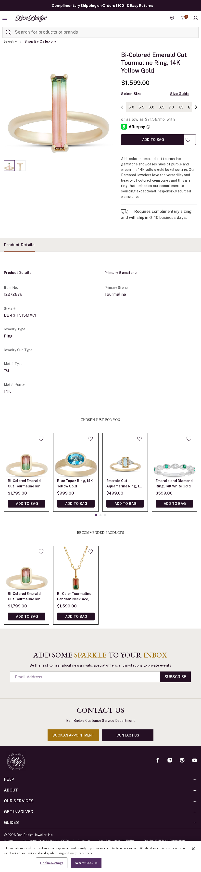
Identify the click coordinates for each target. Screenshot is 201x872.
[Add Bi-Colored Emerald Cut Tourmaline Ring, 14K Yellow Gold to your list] (188, 139)
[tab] (19, 245)
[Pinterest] (182, 760)
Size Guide (179, 94)
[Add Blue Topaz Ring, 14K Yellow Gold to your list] (90, 438)
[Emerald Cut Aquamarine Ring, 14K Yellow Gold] (125, 455)
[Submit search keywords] (8, 32)
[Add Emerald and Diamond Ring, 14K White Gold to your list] (189, 438)
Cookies (84, 840)
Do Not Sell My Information (164, 840)
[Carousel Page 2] (20, 165)
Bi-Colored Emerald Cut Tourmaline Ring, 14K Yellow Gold (26, 484)
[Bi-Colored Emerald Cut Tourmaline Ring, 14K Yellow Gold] (26, 455)
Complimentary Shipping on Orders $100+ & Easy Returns (102, 5)
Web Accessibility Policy (117, 840)
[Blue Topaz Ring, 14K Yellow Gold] (75, 455)
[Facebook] (157, 760)
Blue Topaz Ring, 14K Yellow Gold (75, 483)
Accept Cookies (86, 863)
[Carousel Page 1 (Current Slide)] (9, 165)
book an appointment (73, 735)
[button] (195, 18)
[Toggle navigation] (5, 18)
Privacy (9, 840)
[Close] (193, 848)
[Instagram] (169, 760)
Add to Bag (152, 139)
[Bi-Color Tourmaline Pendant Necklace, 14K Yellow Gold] (75, 568)
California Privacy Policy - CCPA (46, 840)
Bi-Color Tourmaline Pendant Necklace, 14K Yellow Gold (74, 597)
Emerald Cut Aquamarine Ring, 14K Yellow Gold (125, 484)
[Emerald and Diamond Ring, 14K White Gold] (174, 455)
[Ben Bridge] (31, 18)
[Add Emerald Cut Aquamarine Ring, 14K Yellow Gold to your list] (140, 438)
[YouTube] (194, 760)
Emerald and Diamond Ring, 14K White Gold (174, 483)
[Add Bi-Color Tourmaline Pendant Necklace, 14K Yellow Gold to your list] (90, 551)
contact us (127, 735)
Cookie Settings (51, 863)
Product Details (19, 244)
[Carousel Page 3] (105, 515)
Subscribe (175, 676)
